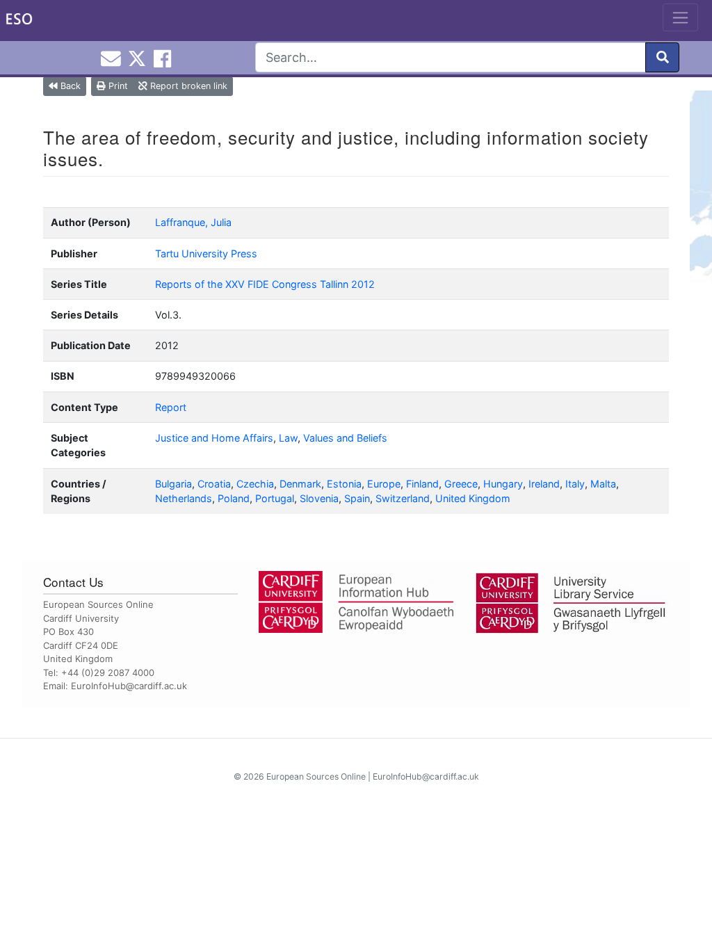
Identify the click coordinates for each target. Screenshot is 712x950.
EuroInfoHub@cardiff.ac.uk (129, 685)
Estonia (344, 484)
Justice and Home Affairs (214, 438)
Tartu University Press (206, 253)
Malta (603, 484)
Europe (383, 484)
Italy (575, 484)
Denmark (300, 484)
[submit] (662, 57)
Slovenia (319, 498)
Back (69, 86)
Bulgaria (173, 484)
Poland (234, 498)
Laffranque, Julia (193, 222)
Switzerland (402, 498)
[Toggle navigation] (680, 17)
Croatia (214, 484)
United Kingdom (472, 498)
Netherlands (183, 498)
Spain (357, 498)
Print (117, 86)
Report (170, 407)
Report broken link (187, 86)
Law (288, 438)
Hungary (503, 484)
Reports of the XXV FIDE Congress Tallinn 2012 (265, 284)
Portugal (274, 498)
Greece (461, 484)
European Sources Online (316, 776)
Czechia (255, 484)
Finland (422, 484)
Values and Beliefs (345, 438)
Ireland (544, 484)
